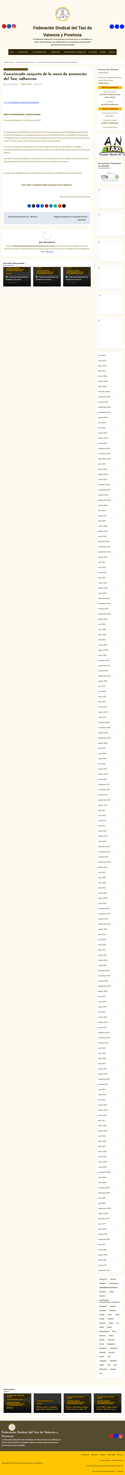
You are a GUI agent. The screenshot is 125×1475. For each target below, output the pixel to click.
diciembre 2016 (104, 846)
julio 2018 (101, 748)
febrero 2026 (103, 381)
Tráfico (101, 1365)
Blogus (28, 1463)
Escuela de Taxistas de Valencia (103, 1471)
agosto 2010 (102, 1131)
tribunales (113, 1360)
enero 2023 (102, 479)
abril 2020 (102, 640)
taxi (109, 1356)
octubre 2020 (103, 609)
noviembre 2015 (104, 914)
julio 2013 (101, 1048)
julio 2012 (101, 1089)
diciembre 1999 (104, 1219)
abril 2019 (101, 702)
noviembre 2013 (104, 1038)
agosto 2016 (102, 867)
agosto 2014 (102, 991)
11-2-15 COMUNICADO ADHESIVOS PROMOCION (21, 103)
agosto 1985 (102, 1255)
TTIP (108, 1365)
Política (101, 1339)
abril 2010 (101, 1146)
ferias (117, 1314)
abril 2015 (101, 950)
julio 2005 (102, 1198)
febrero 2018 (103, 774)
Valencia (113, 1369)
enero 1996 (102, 1229)
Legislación (55, 52)
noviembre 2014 (104, 976)
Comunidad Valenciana (15, 1399)
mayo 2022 (102, 516)
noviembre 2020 (104, 604)
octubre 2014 (103, 981)
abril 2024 (102, 428)
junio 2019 (102, 691)
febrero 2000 (103, 1213)
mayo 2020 (102, 635)
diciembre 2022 (104, 485)
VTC (100, 1373)
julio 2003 (102, 1203)
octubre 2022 (103, 495)
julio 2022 (102, 510)
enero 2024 (102, 443)
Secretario (14, 84)
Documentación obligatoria (75, 52)
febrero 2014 (103, 1022)
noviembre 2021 (104, 547)
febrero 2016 (103, 898)
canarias (102, 1296)
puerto (101, 1344)
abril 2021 (101, 578)
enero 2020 (102, 655)
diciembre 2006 (104, 1193)
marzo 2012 (102, 1105)
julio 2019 (101, 686)
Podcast (112, 52)
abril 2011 (101, 1120)
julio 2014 (101, 996)
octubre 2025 (103, 402)
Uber (115, 1365)
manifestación (104, 1331)
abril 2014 (101, 1012)
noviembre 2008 (104, 1172)
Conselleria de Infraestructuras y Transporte (109, 1301)
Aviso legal (111, 1455)
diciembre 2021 (104, 541)
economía (113, 1310)
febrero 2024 (103, 438)
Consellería (103, 1306)
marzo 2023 (102, 469)
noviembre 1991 (104, 1239)
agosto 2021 (102, 557)
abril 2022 (102, 521)
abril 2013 (101, 1064)
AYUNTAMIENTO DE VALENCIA (108, 1287)
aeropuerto (103, 1279)
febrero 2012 (103, 1110)
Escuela (103, 52)
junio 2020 (102, 629)
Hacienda (102, 1323)
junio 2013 (102, 1053)
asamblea (102, 1283)
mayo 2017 (102, 821)
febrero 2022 (103, 531)
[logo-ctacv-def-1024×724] (110, 177)
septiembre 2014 (104, 986)
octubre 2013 (103, 1043)
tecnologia (102, 1360)
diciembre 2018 (104, 722)
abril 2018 (101, 764)
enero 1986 (102, 1250)
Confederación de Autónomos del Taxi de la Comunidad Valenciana (15, 269)
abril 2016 (101, 888)
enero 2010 (102, 1151)
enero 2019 (102, 717)
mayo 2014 (102, 1007)
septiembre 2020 (104, 614)
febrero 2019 (103, 712)
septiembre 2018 (104, 738)
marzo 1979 (102, 1265)
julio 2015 (101, 934)
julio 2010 (101, 1136)
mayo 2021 (102, 572)
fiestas (101, 1318)
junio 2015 (102, 940)
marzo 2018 (102, 769)
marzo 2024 (102, 433)
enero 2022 (102, 536)
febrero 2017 (103, 836)
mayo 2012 (102, 1095)
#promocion (38, 84)
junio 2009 (102, 1157)
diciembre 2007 (104, 1188)
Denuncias (102, 1310)
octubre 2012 (103, 1084)
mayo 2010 (102, 1141)
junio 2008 (102, 1182)
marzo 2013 (102, 1069)
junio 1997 (102, 1224)
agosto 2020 (103, 619)
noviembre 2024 (104, 412)
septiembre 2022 (104, 500)
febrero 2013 (103, 1074)
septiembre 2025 (104, 407)
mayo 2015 (102, 945)
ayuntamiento (113, 1283)
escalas (101, 1314)
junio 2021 (102, 567)
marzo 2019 (102, 707)
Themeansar (38, 1463)
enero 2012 (102, 1115)
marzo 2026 (102, 376)
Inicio (12, 52)
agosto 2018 (102, 743)
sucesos (111, 1352)
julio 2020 (102, 624)
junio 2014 (102, 1002)
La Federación (23, 52)
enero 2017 (102, 841)
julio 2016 (101, 872)
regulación (103, 1348)
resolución (113, 1348)
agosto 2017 (102, 805)
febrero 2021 (103, 588)
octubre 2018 (103, 733)
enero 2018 (102, 779)
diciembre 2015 (104, 909)
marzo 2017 (102, 831)
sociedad (102, 1352)
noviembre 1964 (104, 1270)
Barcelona (102, 1291)
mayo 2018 (102, 759)
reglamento (111, 1344)
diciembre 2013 (104, 1033)
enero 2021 (102, 593)
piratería (102, 1335)
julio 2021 (101, 562)
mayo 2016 (102, 883)
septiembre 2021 (104, 552)
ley (118, 1323)
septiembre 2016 (104, 862)
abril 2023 (102, 464)
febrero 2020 (103, 650)
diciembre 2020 (104, 598)
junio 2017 (102, 815)
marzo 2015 (102, 955)
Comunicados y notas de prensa (15, 69)
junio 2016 (102, 877)
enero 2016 (102, 903)
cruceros (113, 1306)
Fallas (110, 1314)
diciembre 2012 (104, 1079)
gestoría (110, 1318)
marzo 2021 (102, 583)
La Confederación (40, 52)
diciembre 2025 (104, 392)
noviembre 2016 (104, 852)
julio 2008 (102, 1177)
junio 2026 (102, 361)
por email (49, 252)
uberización (103, 1369)
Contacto (94, 1455)
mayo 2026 (102, 366)
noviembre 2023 (104, 454)
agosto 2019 (102, 681)
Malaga (109, 1327)
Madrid (101, 1327)
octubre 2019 (103, 671)
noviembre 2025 (104, 397)
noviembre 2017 (104, 790)
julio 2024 (102, 423)
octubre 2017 (103, 795)
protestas (111, 1339)
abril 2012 (101, 1100)
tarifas (101, 1356)
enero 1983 (102, 1260)
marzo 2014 (102, 1017)
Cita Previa (93, 52)
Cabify (111, 1291)
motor (114, 1331)
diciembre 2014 (104, 971)
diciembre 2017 (104, 784)
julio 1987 (101, 1245)
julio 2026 (102, 355)
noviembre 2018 (104, 728)
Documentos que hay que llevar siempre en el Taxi (105, 1466)
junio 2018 (102, 753)
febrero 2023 (103, 474)
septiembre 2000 (104, 1208)
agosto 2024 (103, 417)
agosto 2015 (102, 929)
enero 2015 (102, 965)
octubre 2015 (103, 919)
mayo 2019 (102, 697)
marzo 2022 (102, 526)
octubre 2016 (103, 857)
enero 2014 (102, 1027)
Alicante (113, 1279)
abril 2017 (101, 826)
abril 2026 (102, 371)
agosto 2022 (103, 505)
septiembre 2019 (104, 676)
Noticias (9, 273)
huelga (111, 1323)
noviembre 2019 (104, 666)
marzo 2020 (102, 645)
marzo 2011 (102, 1126)
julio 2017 (101, 810)
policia (111, 1335)
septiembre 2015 (104, 924)
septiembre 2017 (104, 800)
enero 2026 (102, 386)
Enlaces (103, 1455)
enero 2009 (102, 1167)
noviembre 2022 (104, 490)
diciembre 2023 (104, 448)
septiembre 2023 (104, 459)
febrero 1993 (103, 1234)
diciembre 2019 (104, 660)
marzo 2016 (102, 893)
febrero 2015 (103, 960)
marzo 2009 (102, 1162)
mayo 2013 (102, 1058)
